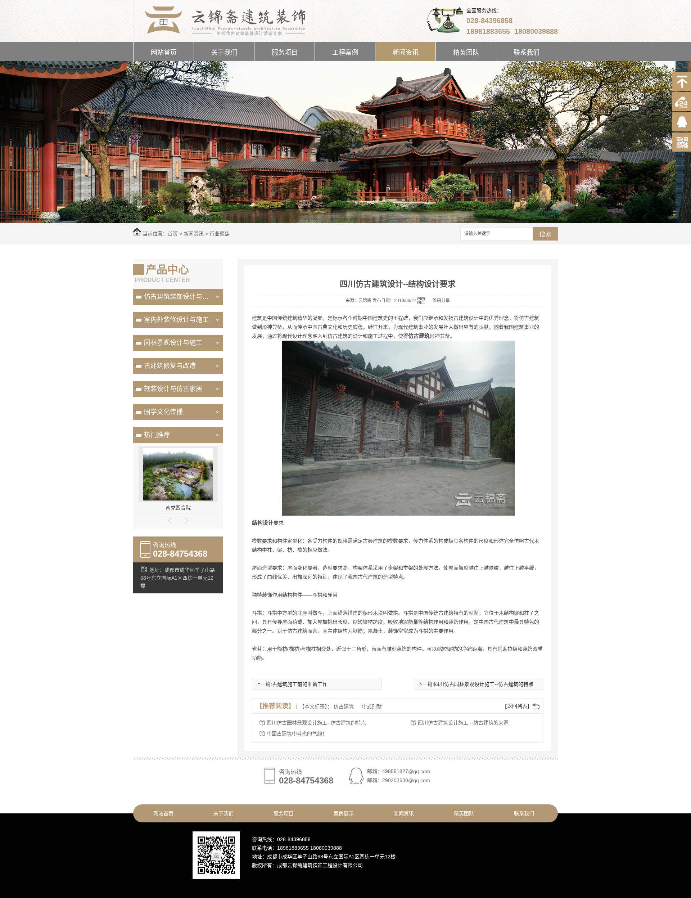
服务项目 (285, 52)
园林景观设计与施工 (173, 342)
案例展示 (344, 813)
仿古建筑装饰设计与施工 (179, 296)
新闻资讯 (406, 52)
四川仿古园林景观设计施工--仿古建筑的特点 (483, 684)
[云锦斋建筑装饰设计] (223, 18)
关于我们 (224, 52)
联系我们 (526, 52)
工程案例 (345, 52)
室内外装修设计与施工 (176, 319)
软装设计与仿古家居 (173, 388)
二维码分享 (439, 300)
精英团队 (466, 52)
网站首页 (164, 52)
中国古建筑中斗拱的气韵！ (297, 733)
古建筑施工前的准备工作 (300, 684)
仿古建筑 (419, 336)
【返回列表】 (517, 706)
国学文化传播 (163, 412)
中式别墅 (372, 706)
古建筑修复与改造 (170, 365)
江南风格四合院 (178, 508)
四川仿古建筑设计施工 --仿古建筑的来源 (463, 723)
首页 (173, 234)
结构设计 (263, 523)
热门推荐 (157, 435)
